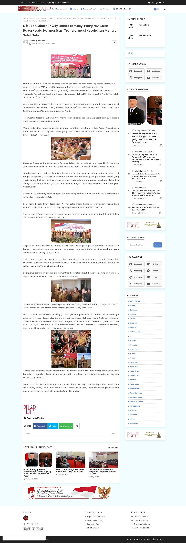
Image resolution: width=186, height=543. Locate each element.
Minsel (132, 354)
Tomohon (134, 423)
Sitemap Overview (142, 516)
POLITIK (133, 410)
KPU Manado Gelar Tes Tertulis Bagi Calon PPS (145, 208)
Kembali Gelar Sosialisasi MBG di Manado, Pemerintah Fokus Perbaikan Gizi (146, 176)
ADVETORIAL (34, 18)
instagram (138, 78)
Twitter (54, 426)
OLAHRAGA (134, 375)
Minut (132, 358)
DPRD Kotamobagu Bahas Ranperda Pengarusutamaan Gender (102, 471)
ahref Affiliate (93, 528)
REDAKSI (133, 415)
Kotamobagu (135, 332)
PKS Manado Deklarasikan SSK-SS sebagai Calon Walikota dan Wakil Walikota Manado (146, 193)
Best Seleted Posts (95, 520)
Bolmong (133, 310)
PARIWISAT (134, 384)
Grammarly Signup (142, 524)
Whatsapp (67, 426)
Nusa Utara (134, 371)
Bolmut (133, 314)
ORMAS (133, 380)
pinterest (138, 277)
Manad (133, 340)
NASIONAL (134, 367)
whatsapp (156, 71)
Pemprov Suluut (136, 402)
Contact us (35, 2)
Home (75, 9)
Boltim (132, 319)
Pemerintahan (136, 393)
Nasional (107, 9)
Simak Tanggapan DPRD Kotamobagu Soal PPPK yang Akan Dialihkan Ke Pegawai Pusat (37, 472)
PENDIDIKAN (135, 406)
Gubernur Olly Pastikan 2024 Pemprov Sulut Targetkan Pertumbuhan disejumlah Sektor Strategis (146, 158)
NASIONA (133, 362)
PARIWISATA (135, 388)
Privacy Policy (49, 2)
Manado (133, 345)
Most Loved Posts (141, 528)
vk (156, 277)
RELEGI (133, 419)
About (136, 539)
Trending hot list (141, 520)
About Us (24, 2)
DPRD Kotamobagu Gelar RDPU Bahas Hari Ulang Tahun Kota (70, 470)
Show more (113, 447)
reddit (155, 271)
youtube (155, 78)
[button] (164, 8)
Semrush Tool (93, 524)
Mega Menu (60, 9)
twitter (156, 264)
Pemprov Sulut (89, 9)
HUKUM (133, 327)
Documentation (63, 2)
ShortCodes (121, 9)
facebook (138, 71)
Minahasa (134, 349)
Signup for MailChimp (96, 516)
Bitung (132, 305)
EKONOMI (134, 323)
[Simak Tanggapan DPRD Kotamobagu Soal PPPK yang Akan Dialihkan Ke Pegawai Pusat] (145, 110)
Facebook (41, 426)
